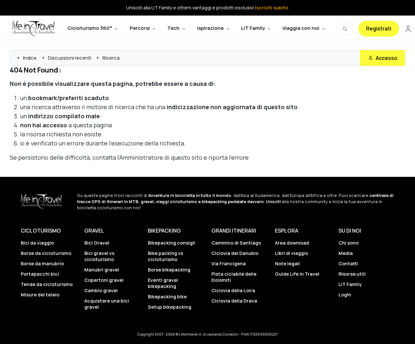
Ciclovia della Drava (234, 301)
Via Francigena (228, 263)
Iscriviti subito (271, 8)
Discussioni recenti (69, 57)
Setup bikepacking (169, 307)
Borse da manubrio (42, 263)
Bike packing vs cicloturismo (165, 256)
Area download (292, 243)
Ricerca (111, 57)
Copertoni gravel (104, 280)
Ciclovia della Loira (233, 290)
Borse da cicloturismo (46, 253)
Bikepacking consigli (171, 243)
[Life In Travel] (33, 28)
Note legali (287, 263)
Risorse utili (352, 274)
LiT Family (350, 284)
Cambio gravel (101, 290)
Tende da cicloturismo (47, 284)
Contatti (348, 263)
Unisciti (273, 201)
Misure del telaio (40, 295)
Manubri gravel (101, 270)
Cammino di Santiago (236, 243)
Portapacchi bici (40, 274)
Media (345, 253)
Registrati (378, 28)
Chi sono (348, 243)
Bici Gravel (96, 243)
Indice (30, 57)
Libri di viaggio (291, 253)
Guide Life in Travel (297, 274)
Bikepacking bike (167, 296)
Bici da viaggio (37, 243)
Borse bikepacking (169, 270)
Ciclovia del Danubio (234, 253)
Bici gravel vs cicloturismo (99, 256)
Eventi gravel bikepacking (163, 283)
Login (344, 295)
